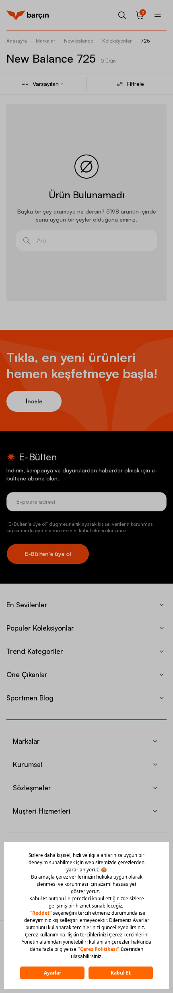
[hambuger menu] (158, 15)
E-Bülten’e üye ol (48, 553)
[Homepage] (27, 15)
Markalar (45, 41)
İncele (34, 401)
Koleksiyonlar (117, 41)
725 (145, 41)
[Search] (122, 15)
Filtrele (135, 83)
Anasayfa (16, 41)
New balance (78, 41)
